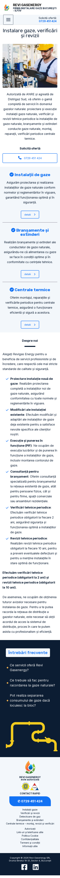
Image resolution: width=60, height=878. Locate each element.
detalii (27, 214)
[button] (30, 801)
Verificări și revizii (30, 813)
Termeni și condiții (30, 842)
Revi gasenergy (27, 5)
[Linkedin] (35, 867)
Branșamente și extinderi (30, 820)
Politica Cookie (30, 835)
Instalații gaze (30, 809)
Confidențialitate (30, 839)
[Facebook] (24, 867)
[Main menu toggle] (8, 20)
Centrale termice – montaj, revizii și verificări (30, 823)
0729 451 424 (32, 158)
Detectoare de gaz (30, 816)
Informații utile (30, 846)
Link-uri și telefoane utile (30, 832)
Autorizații (30, 828)
